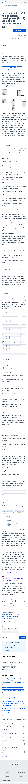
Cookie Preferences (7, 780)
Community (10, 2)
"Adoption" (21, 662)
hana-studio (15, 631)
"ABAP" (3, 662)
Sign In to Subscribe (19, 30)
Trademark (7, 776)
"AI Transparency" (16, 664)
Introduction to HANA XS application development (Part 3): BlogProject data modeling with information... (11, 616)
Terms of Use (21, 768)
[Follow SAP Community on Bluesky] (12, 764)
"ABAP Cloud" (7, 660)
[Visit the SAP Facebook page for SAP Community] (10, 764)
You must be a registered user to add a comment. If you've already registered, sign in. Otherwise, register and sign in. (13, 645)
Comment (7, 650)
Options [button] (13, 33)
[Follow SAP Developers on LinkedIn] (17, 764)
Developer (10, 628)
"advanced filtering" (6, 664)
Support (21, 776)
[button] (3, 39)
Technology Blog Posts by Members (10, 5)
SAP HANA (4, 45)
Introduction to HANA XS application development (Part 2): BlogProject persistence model (14, 18)
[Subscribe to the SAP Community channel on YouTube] (15, 764)
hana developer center (6, 631)
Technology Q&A (7, 698)
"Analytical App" (5, 667)
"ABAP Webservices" (17, 660)
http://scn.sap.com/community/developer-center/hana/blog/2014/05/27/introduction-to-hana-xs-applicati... (13, 68)
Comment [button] (22, 637)
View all (4, 756)
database (4, 628)
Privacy (7, 768)
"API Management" (6, 669)
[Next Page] (15, 671)
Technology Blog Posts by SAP (11, 712)
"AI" (23, 664)
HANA (15, 628)
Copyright (7, 772)
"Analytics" (13, 667)
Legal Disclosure (21, 772)
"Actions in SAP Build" (12, 662)
